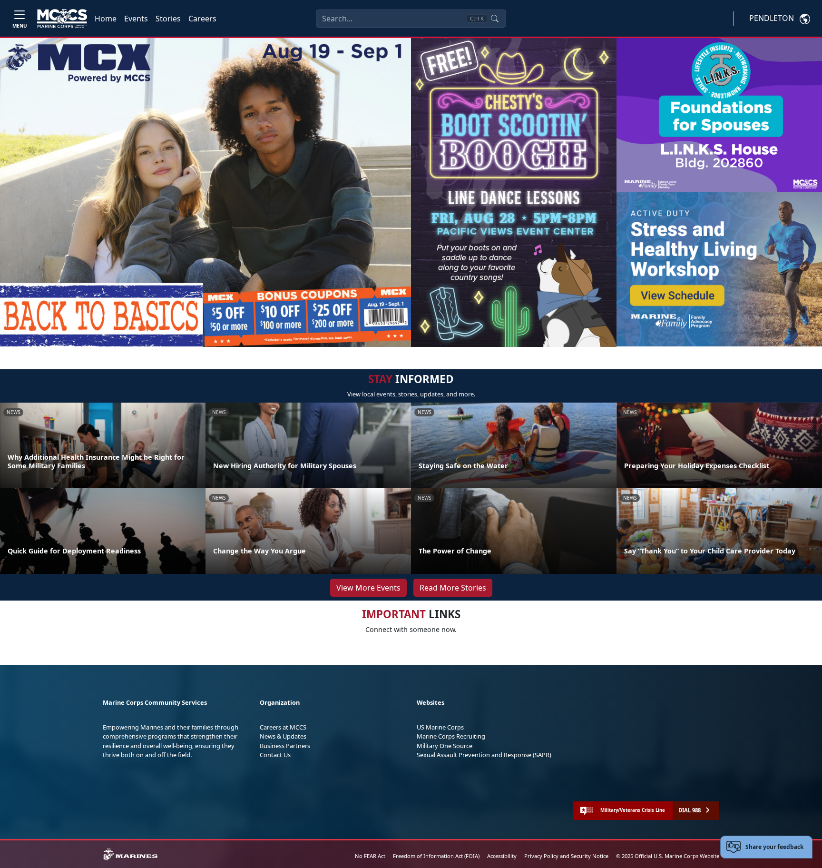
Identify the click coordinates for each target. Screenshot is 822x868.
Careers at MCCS (283, 727)
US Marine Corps (440, 727)
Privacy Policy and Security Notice (566, 855)
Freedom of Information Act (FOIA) (436, 855)
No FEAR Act (370, 855)
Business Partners (285, 745)
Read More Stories (453, 587)
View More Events (368, 587)
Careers (202, 18)
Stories (168, 18)
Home (106, 18)
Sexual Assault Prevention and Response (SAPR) (484, 754)
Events (136, 18)
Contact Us (275, 754)
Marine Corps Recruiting (451, 736)
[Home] (62, 18)
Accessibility (502, 855)
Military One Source (444, 745)
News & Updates (283, 736)
